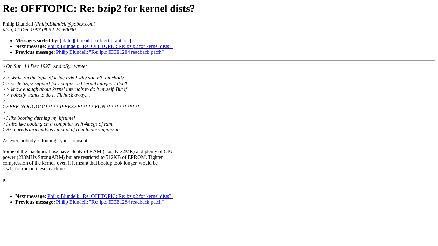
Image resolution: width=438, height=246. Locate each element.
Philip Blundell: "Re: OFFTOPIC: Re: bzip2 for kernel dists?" (110, 46)
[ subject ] (102, 40)
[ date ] (67, 40)
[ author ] (121, 40)
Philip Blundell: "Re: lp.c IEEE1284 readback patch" (110, 52)
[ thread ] (83, 40)
